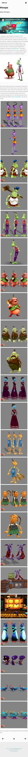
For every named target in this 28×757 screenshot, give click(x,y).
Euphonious (15, 48)
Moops (17, 36)
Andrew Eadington (16, 96)
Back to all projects (14, 738)
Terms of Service (14, 751)
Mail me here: (14, 748)
